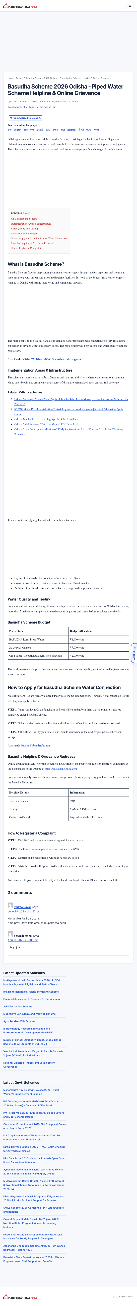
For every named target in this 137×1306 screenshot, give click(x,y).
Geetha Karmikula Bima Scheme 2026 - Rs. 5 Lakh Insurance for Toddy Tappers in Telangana (32, 1236)
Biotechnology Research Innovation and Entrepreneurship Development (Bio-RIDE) (28, 1030)
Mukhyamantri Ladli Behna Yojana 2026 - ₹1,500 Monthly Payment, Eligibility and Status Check (31, 982)
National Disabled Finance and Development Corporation (29, 1064)
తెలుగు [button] (55, 130)
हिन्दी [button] (10, 130)
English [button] (17, 130)
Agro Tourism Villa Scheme (19, 1021)
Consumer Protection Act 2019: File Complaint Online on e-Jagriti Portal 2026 (34, 1126)
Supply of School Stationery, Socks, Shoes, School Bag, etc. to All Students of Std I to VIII (32, 1041)
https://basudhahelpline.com (61, 768)
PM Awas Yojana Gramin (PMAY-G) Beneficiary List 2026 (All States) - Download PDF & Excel (33, 1103)
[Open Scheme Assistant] (134, 653)
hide (27, 213)
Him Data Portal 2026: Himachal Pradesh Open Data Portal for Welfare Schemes (33, 1160)
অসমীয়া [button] (96, 130)
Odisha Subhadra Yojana (35, 745)
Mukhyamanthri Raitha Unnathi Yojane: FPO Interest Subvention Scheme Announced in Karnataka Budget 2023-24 (34, 1185)
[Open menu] (130, 5)
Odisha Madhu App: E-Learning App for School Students (46, 419)
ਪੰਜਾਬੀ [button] (81, 130)
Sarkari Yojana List (46, 107)
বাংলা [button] (32, 130)
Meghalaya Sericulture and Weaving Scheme (29, 1013)
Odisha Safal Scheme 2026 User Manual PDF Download (46, 424)
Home (11, 78)
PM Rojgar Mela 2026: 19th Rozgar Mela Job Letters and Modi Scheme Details (33, 1114)
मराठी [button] (26, 130)
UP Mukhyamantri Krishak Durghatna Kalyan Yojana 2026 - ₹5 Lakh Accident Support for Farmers (33, 1198)
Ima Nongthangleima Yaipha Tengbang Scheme (31, 991)
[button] (25, 118)
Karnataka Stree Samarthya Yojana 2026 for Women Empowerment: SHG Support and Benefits (33, 1259)
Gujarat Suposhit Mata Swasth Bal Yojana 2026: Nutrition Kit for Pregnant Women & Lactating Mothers (31, 1223)
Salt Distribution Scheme (17, 1006)
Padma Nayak (22, 907)
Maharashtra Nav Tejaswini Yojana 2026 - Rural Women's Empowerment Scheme (31, 1091)
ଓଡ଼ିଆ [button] (89, 130)
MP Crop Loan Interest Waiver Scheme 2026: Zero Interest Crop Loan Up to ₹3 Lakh (32, 1137)
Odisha (19, 78)
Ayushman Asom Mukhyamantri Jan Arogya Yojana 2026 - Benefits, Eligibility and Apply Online (33, 1171)
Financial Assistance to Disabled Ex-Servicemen (31, 999)
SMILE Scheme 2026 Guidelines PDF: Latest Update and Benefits (33, 1209)
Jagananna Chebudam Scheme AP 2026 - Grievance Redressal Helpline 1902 (34, 1247)
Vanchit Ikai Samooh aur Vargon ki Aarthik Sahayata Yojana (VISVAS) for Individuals (33, 1053)
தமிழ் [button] (48, 130)
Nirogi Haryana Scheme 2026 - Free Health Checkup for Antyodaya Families (34, 1148)
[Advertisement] (68, 38)
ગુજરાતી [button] (39, 130)
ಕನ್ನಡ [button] (63, 130)
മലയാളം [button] (71, 130)
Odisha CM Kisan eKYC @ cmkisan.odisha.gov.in (51, 359)
